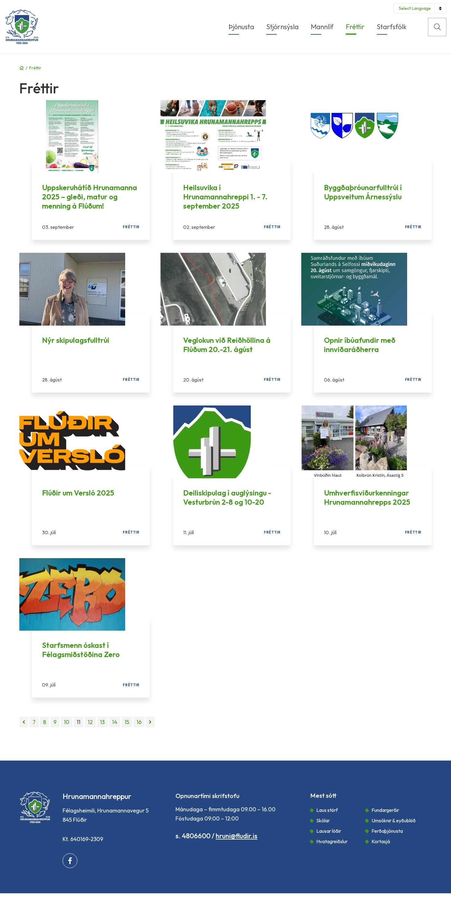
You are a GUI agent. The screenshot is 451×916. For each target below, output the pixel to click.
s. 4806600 (192, 836)
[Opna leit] (437, 27)
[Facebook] (70, 860)
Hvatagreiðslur (332, 841)
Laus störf (327, 810)
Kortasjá (381, 841)
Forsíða (21, 68)
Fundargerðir (385, 810)
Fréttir (35, 68)
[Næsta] (150, 722)
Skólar (323, 820)
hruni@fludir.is (236, 836)
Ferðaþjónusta (387, 831)
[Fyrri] (23, 722)
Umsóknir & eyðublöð (394, 820)
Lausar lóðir (328, 831)
